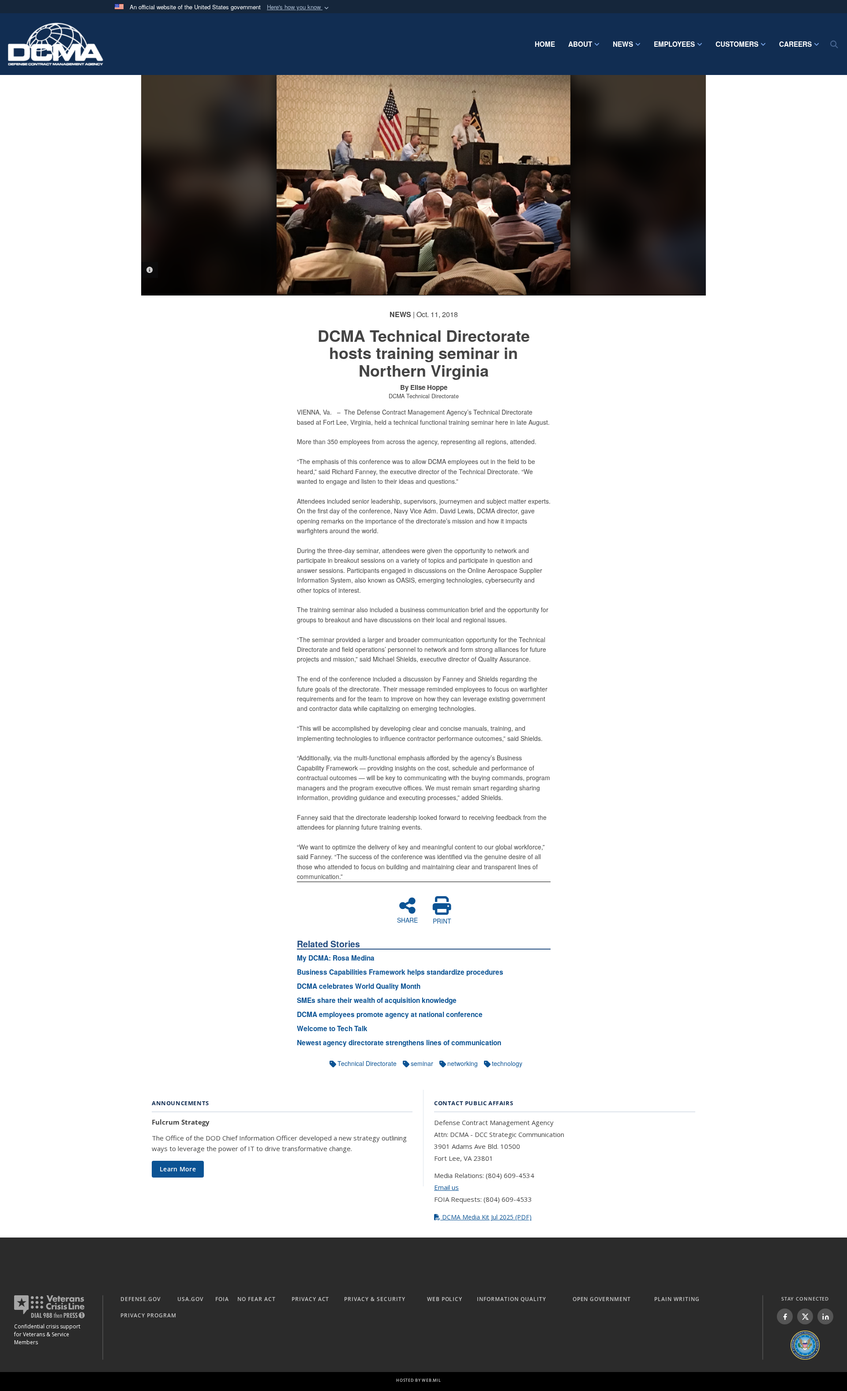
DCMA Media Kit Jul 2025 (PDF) (486, 1217)
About (580, 44)
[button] (298, 7)
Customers (737, 44)
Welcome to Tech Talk (332, 1028)
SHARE (407, 920)
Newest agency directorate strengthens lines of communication (399, 1042)
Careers (795, 44)
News (623, 44)
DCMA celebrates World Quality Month (358, 986)
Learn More (178, 1169)
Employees (674, 44)
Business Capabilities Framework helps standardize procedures (400, 972)
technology (507, 1063)
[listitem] (785, 1316)
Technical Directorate (367, 1063)
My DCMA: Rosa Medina (336, 958)
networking (462, 1063)
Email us (446, 1187)
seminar (422, 1063)
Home (545, 44)
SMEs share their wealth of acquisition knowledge (377, 1000)
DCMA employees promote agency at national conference (390, 1014)
